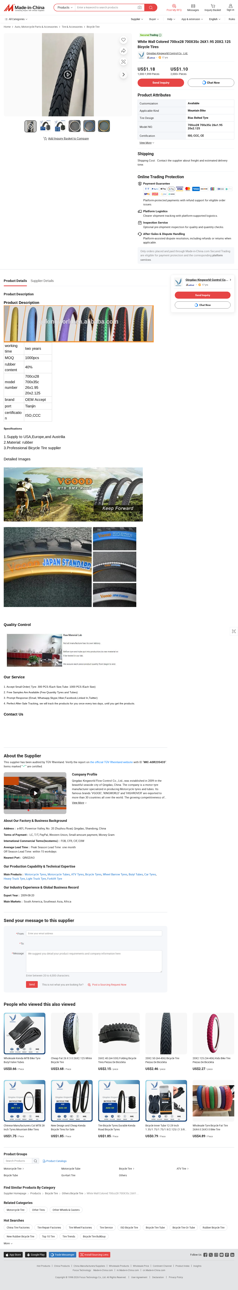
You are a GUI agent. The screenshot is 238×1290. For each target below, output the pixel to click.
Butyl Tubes (136, 874)
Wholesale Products (119, 1265)
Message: (18, 953)
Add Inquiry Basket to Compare (68, 138)
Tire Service (106, 1227)
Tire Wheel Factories (80, 1227)
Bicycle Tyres (93, 874)
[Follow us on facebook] (205, 1254)
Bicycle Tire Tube (155, 1227)
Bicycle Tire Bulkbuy (94, 1236)
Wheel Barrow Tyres (115, 874)
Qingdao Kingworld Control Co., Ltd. (167, 53)
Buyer (152, 19)
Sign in (230, 10)
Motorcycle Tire (12, 1168)
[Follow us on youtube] (221, 1254)
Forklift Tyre (54, 878)
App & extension (190, 19)
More (7, 1243)
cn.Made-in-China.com (154, 1270)
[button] (139, 7)
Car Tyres (150, 874)
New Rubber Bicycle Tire (20, 1236)
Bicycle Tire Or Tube (184, 1227)
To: (22, 943)
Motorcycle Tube (70, 1168)
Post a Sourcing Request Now (107, 984)
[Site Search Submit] (150, 7)
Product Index (182, 1265)
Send (32, 984)
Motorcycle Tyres (35, 874)
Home (7, 26)
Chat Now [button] (213, 82)
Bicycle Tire (93, 26)
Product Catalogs (56, 1161)
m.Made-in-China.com (128, 1270)
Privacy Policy (176, 1277)
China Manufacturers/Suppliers (89, 1265)
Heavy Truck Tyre (14, 878)
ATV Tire (181, 1168)
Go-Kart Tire (68, 1175)
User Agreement (139, 1277)
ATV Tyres (77, 874)
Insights (197, 1265)
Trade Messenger (62, 1254)
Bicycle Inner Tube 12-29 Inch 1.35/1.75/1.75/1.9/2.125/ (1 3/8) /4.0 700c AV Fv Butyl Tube (165, 1129)
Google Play (36, 1254)
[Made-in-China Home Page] (24, 8)
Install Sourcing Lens (96, 1254)
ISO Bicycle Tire (129, 1227)
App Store (13, 1254)
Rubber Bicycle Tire (213, 1227)
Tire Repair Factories (49, 1227)
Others (123, 1175)
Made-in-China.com (103, 1270)
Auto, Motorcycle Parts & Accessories (36, 26)
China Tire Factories (18, 1227)
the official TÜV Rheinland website (111, 762)
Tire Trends (68, 1236)
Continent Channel (162, 1265)
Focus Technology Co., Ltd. (93, 1277)
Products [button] (63, 7)
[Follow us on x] (211, 1254)
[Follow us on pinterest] (227, 1254)
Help (169, 19)
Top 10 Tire (48, 1236)
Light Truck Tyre (36, 878)
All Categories (17, 19)
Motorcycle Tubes (59, 874)
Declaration (158, 1277)
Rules (232, 19)
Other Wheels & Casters (66, 1210)
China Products (62, 1265)
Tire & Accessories (72, 26)
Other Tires (38, 1210)
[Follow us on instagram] (216, 1254)
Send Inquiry (160, 82)
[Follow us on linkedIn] (232, 1254)
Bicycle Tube (11, 1175)
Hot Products (43, 1265)
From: (20, 933)
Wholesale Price (141, 1265)
